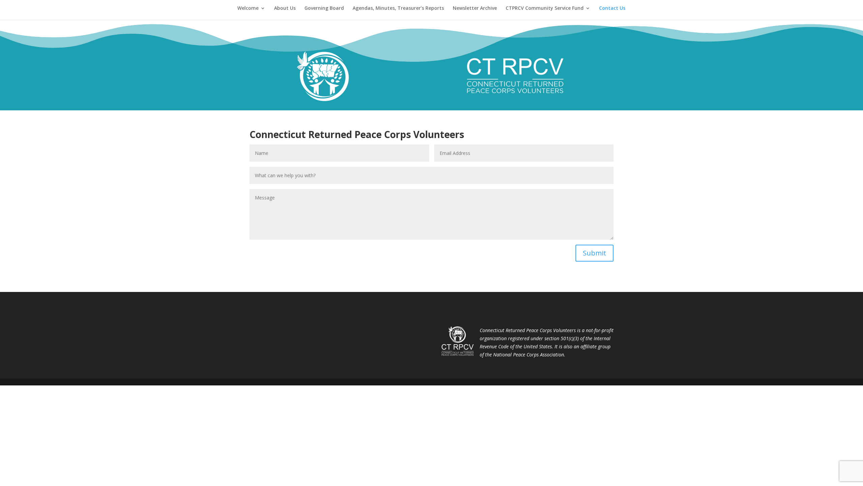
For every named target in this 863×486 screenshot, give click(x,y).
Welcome (248, 8)
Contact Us (612, 8)
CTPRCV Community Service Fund (545, 8)
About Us (285, 8)
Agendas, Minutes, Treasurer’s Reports (398, 8)
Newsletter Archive (475, 8)
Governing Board (324, 8)
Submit (594, 253)
